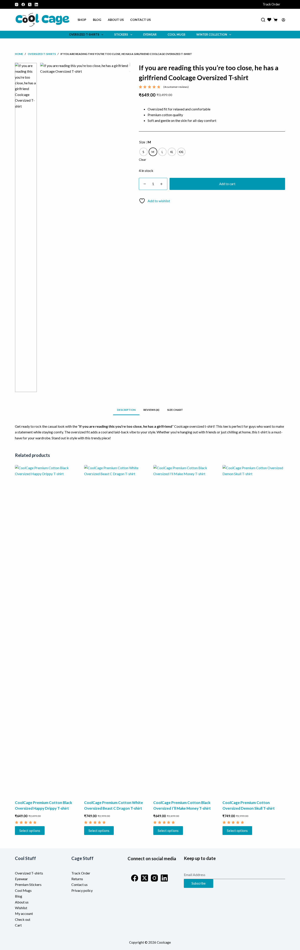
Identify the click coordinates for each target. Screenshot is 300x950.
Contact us (140, 20)
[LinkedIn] (36, 4)
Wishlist (21, 908)
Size (142, 142)
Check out (22, 919)
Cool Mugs (176, 34)
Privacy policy (82, 890)
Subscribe (199, 883)
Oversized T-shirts (29, 873)
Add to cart (227, 184)
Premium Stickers (28, 884)
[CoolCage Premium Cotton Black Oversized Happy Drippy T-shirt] (46, 629)
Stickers (121, 34)
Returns (77, 879)
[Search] (263, 20)
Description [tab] (126, 409)
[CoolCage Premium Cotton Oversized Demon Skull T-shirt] (253, 629)
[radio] (143, 152)
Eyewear (150, 34)
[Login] (283, 20)
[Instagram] (16, 4)
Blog (97, 20)
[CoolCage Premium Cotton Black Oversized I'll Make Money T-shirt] (184, 629)
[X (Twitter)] (29, 4)
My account (24, 913)
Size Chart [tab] (175, 409)
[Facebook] (23, 4)
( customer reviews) (176, 86)
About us (116, 20)
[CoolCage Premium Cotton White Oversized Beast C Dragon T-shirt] (115, 629)
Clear (142, 159)
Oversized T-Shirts (84, 34)
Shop (82, 20)
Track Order (271, 4)
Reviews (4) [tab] (151, 409)
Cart (18, 925)
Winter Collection (211, 34)
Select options (29, 831)
